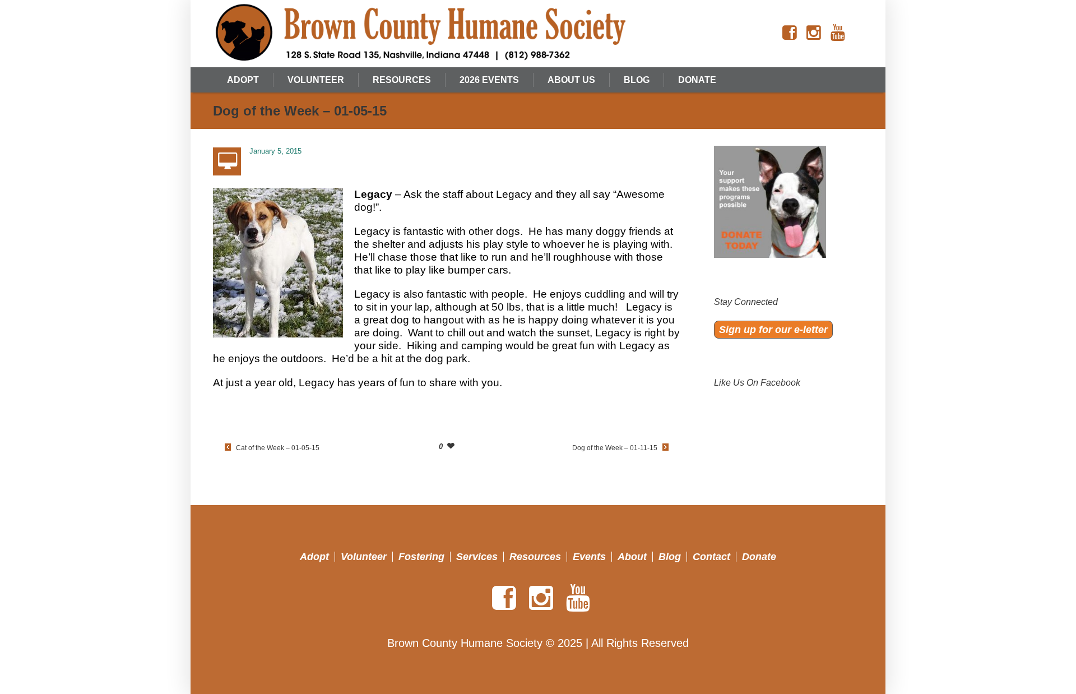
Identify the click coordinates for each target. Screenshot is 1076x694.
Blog (669, 557)
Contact (711, 557)
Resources (535, 557)
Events (589, 557)
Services (477, 557)
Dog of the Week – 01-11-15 (614, 448)
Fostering (421, 557)
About (632, 557)
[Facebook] (789, 33)
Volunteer (364, 557)
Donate (759, 557)
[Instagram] (813, 33)
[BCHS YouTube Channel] (837, 33)
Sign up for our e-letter (773, 329)
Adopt (314, 557)
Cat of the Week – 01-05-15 (277, 448)
